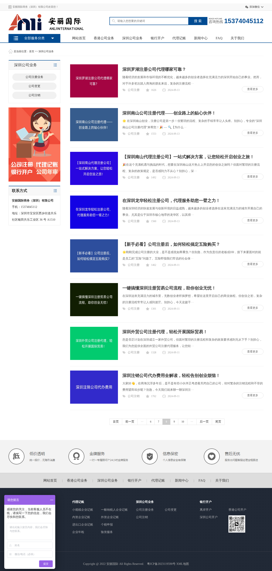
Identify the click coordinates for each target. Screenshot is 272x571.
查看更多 (252, 89)
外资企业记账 (110, 517)
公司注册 (134, 90)
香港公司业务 (104, 38)
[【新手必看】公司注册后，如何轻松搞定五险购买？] (94, 271)
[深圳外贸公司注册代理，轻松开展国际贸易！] (94, 359)
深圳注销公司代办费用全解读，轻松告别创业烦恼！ (171, 375)
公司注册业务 (145, 509)
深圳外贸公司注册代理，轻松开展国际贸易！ (164, 331)
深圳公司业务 (132, 38)
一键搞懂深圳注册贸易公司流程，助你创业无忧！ (169, 288)
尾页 (218, 421)
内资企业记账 (81, 517)
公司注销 (134, 396)
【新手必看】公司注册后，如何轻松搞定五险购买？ (171, 244)
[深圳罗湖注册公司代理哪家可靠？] (94, 96)
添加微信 (254, 6)
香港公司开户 (237, 509)
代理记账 (179, 38)
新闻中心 (201, 38)
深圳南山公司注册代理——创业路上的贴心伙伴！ (169, 113)
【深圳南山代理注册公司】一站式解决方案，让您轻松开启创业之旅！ (188, 156)
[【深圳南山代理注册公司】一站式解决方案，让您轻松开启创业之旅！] (94, 184)
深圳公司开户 (209, 517)
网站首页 (79, 38)
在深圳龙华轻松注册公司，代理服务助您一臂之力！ (171, 200)
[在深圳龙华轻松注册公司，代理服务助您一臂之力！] (94, 227)
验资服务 (107, 532)
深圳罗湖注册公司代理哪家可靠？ (154, 69)
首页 (31, 51)
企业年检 (78, 532)
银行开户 (157, 38)
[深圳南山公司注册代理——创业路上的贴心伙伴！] (94, 140)
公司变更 (171, 509)
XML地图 (182, 563)
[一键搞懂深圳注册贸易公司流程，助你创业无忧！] (94, 315)
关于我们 (237, 38)
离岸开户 (206, 509)
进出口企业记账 (82, 524)
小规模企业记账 (82, 509)
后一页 (204, 421)
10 (182, 421)
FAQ (219, 38)
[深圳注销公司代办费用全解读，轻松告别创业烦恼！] (94, 402)
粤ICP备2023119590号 (161, 563)
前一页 (129, 421)
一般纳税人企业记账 (114, 509)
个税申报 (107, 524)
